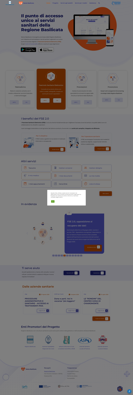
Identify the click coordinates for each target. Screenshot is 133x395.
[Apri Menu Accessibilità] (129, 391)
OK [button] (53, 201)
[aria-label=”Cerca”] (99, 3)
